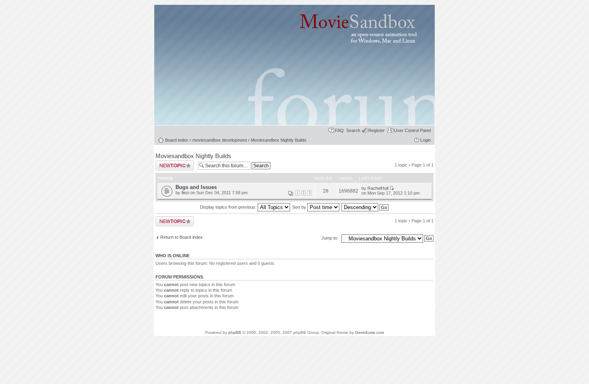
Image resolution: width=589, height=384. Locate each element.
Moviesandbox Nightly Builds (279, 140)
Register (376, 130)
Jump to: (330, 238)
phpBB (234, 332)
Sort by (299, 207)
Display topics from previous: (229, 207)
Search (353, 130)
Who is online (172, 255)
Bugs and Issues (196, 187)
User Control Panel (412, 130)
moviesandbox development (219, 140)
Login (425, 140)
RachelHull (377, 188)
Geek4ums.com (369, 332)
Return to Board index (181, 237)
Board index (176, 140)
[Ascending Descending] (365, 207)
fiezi (185, 192)
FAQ (339, 130)
